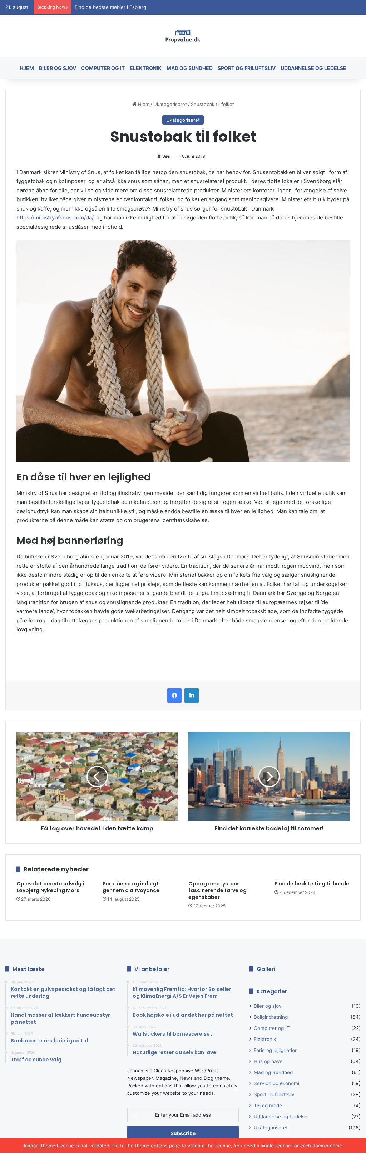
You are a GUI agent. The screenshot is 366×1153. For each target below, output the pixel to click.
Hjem (27, 68)
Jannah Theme (39, 1145)
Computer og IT (103, 68)
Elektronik (146, 68)
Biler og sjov (57, 68)
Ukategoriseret (170, 104)
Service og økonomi (276, 1083)
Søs (166, 156)
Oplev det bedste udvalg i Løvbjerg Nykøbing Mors (131, 11)
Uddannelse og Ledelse (313, 68)
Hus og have (268, 1061)
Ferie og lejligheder (275, 1050)
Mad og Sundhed (190, 68)
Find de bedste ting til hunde (311, 883)
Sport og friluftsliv (247, 68)
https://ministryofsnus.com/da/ (54, 217)
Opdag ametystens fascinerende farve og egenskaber (217, 890)
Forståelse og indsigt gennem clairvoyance (131, 887)
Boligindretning (271, 1017)
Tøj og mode (268, 1105)
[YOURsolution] (183, 36)
